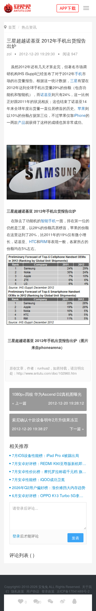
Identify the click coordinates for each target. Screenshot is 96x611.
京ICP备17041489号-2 (73, 591)
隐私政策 (18, 591)
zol (9, 53)
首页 (10, 27)
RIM (43, 241)
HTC (33, 241)
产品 (21, 122)
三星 (74, 80)
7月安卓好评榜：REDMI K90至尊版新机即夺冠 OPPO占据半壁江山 (49, 463)
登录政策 (48, 591)
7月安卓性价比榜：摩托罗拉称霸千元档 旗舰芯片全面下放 (49, 471)
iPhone (80, 115)
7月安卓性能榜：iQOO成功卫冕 (38, 479)
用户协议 (33, 591)
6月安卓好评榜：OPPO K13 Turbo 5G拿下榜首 (47, 495)
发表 (75, 537)
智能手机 (48, 220)
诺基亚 (45, 94)
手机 (78, 73)
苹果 (81, 108)
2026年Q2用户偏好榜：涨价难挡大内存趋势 (48, 487)
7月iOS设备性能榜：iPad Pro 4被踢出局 (45, 455)
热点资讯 (29, 27)
